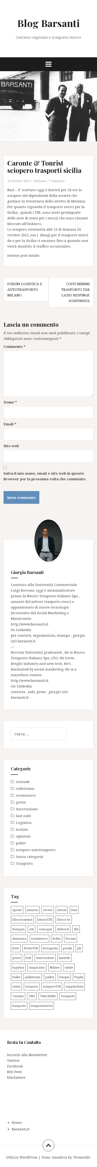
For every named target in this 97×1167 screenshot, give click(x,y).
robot (16, 986)
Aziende (23, 781)
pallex (49, 977)
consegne (45, 929)
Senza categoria (29, 856)
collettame (25, 788)
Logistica (24, 822)
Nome (10, 402)
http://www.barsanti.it (29, 624)
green (21, 802)
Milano (55, 967)
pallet (21, 843)
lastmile (64, 958)
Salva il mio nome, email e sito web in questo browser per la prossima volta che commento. (45, 476)
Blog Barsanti (48, 23)
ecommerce (26, 795)
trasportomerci (42, 1006)
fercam (70, 938)
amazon (32, 910)
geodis (67, 948)
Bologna (18, 929)
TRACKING (48, 996)
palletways (32, 977)
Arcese (48, 910)
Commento (15, 346)
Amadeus (59, 1157)
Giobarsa (40, 181)
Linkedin (23, 629)
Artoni (61, 910)
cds (31, 929)
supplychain (74, 986)
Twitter (13, 1060)
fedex (57, 938)
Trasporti (68, 996)
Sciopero (31, 986)
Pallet (16, 977)
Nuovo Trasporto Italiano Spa (53, 595)
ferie (15, 948)
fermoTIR (31, 948)
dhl (76, 929)
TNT (31, 996)
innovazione (27, 808)
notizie (22, 829)
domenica (19, 938)
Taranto (18, 996)
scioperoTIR (52, 986)
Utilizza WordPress (21, 1157)
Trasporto (57, 181)
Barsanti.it (21, 1129)
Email (10, 424)
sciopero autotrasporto (36, 849)
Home (17, 1122)
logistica (18, 967)
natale (69, 967)
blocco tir (63, 919)
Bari (74, 910)
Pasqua (64, 977)
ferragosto (50, 948)
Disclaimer (16, 1077)
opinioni (23, 836)
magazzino (37, 967)
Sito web (11, 445)
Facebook (15, 1066)
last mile (23, 815)
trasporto (19, 1006)
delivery (63, 929)
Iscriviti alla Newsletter (27, 1054)
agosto (17, 910)
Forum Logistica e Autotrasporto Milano (24, 289)
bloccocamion (22, 919)
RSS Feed (14, 1071)
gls (79, 948)
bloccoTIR (44, 919)
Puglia (78, 977)
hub (28, 958)
